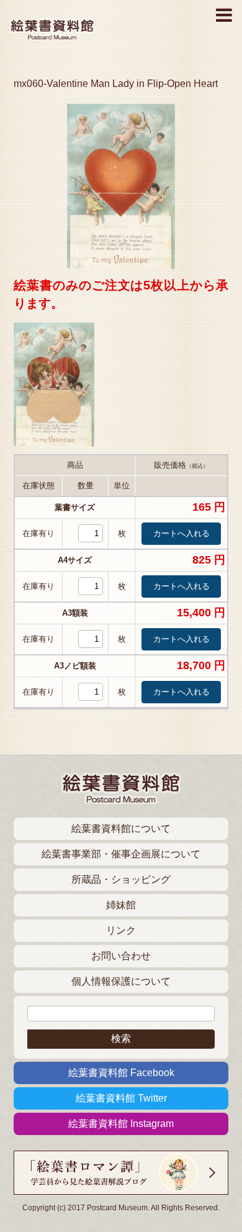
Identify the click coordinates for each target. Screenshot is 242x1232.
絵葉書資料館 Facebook (121, 1072)
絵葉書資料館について (121, 828)
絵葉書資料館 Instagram (121, 1123)
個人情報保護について (121, 981)
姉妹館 (121, 905)
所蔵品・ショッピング (121, 879)
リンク (121, 930)
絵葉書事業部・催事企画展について (121, 854)
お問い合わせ (121, 956)
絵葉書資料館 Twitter (121, 1098)
